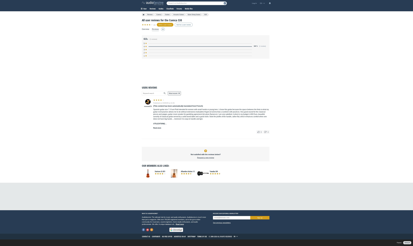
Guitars (167, 14)
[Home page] (143, 14)
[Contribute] (163, 29)
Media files (189, 8)
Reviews (153, 8)
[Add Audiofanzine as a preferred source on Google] (176, 230)
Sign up (259, 218)
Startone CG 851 (160, 171)
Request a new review (205, 158)
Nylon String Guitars (194, 14)
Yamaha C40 (214, 171)
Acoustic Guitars (178, 14)
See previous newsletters (222, 223)
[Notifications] (270, 3)
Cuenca (158, 14)
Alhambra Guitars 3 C (188, 171)
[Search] (224, 3)
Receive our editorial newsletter (225, 213)
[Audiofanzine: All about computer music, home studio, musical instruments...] (152, 3)
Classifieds (170, 8)
